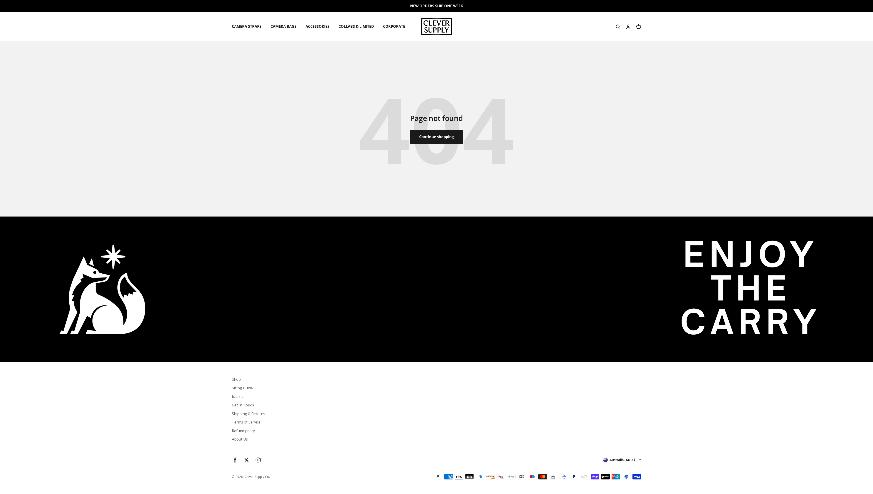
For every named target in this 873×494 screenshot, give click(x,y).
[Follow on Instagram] (258, 460)
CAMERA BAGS (283, 26)
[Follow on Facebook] (235, 460)
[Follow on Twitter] (246, 460)
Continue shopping (436, 136)
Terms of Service (246, 422)
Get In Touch (243, 405)
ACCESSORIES (317, 26)
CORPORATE (394, 26)
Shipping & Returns (248, 413)
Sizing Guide (242, 388)
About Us (240, 439)
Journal (238, 396)
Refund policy (243, 430)
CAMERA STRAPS (246, 26)
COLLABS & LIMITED (356, 26)
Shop (236, 379)
